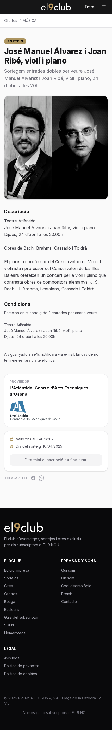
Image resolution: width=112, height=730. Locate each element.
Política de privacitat (21, 666)
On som (67, 578)
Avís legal (12, 658)
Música (29, 20)
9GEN (9, 625)
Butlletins (11, 609)
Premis (67, 593)
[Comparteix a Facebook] (33, 478)
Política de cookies (20, 673)
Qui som (68, 570)
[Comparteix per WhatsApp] (41, 478)
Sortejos (11, 578)
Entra (89, 6)
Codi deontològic (76, 586)
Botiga (9, 601)
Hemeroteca (15, 633)
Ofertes (10, 20)
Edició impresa (16, 570)
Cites (8, 586)
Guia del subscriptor (21, 617)
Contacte (69, 601)
